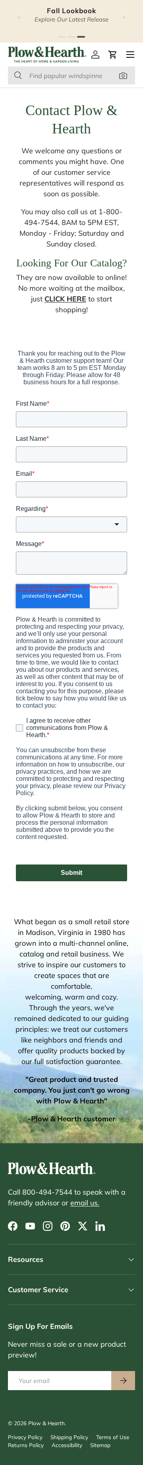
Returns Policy (26, 1445)
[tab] (62, 36)
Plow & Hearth (46, 1423)
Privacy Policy (25, 1437)
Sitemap (100, 1445)
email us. (84, 1202)
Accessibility (67, 1445)
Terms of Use (112, 1437)
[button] (113, 54)
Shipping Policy (69, 1437)
